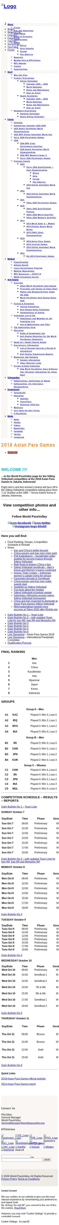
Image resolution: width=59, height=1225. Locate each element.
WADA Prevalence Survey (26, 277)
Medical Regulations (24, 271)
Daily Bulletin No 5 (18, 628)
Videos (17, 425)
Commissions (20, 40)
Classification (21, 262)
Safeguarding (14, 377)
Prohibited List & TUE (24, 316)
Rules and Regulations (37, 90)
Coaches (24, 399)
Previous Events (22, 161)
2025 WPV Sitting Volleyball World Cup (33, 135)
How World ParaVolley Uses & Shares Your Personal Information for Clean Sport (39, 372)
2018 (22, 238)
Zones (17, 43)
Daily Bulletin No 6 (18, 631)
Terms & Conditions (29, 1179)
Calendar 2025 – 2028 (37, 84)
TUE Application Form (25, 327)
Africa (23, 46)
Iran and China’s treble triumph (31, 550)
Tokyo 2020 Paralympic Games (41, 203)
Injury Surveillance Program (28, 268)
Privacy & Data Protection (27, 366)
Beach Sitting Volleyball (32, 117)
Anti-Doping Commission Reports (36, 354)
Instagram (19, 437)
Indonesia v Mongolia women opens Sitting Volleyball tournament (34, 597)
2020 (22, 206)
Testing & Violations (24, 304)
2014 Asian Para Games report (18, 1084)
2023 (22, 164)
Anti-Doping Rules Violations (35, 310)
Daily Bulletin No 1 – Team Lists (25, 614)
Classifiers (26, 402)
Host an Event (33, 93)
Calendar (18, 123)
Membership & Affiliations (27, 60)
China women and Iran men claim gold (35, 553)
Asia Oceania (27, 48)
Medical (11, 259)
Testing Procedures (29, 307)
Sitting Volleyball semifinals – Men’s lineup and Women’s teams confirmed (35, 568)
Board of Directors (23, 37)
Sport (10, 72)
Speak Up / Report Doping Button (30, 342)
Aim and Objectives (24, 31)
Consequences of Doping (32, 313)
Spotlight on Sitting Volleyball (30, 587)
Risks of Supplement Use (32, 333)
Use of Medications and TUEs (35, 325)
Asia (35, 176)
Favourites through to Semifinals (32, 578)
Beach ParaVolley (29, 96)
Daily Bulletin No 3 (18, 623)
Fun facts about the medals (29, 589)
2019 (22, 221)
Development (14, 389)
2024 (16, 140)
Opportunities (21, 69)
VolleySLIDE (20, 393)
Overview (18, 283)
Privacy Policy (9, 1179)
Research (18, 57)
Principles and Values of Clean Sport (39, 289)
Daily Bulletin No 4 (18, 626)
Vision (17, 28)
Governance (19, 34)
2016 (22, 253)
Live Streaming (16, 634)
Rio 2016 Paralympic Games (40, 256)
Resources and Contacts (26, 357)
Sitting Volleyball (29, 81)
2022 (22, 191)
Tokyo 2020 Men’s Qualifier (39, 215)
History (17, 66)
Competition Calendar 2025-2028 (30, 126)
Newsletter (19, 428)
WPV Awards (20, 63)
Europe (23, 51)
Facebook (18, 431)
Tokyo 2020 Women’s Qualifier (41, 218)
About (10, 24)
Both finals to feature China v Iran (32, 564)
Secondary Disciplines (25, 111)
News (16, 419)
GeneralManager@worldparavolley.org (23, 1123)
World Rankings (34, 87)
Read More (20, 1208)
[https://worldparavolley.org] (8, 6)
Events (11, 119)
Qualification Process (19, 643)
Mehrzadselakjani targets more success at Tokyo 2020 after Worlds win (36, 608)
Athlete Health (21, 265)
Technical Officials (29, 405)
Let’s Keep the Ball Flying (27, 411)
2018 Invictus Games (37, 244)
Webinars (18, 408)
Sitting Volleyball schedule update (33, 592)
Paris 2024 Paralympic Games (29, 138)
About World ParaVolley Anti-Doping (38, 286)
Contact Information (30, 360)
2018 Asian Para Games (38, 241)
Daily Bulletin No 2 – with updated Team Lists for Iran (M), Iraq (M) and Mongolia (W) (32, 619)
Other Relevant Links (30, 363)
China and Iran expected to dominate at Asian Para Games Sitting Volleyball (36, 602)
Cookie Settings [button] (9, 1221)
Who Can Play (21, 75)
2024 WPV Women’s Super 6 (33, 155)
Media (10, 416)
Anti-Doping (13, 279)
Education (19, 330)
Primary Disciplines (24, 78)
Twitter (17, 434)
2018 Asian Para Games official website (23, 1078)
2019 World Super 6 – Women (40, 224)
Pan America (26, 54)
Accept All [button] (24, 1221)
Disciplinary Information (26, 345)
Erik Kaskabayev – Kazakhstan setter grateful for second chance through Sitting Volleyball (34, 559)
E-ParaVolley (20, 414)
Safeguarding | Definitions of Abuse (32, 381)
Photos (17, 422)
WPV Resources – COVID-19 (27, 274)
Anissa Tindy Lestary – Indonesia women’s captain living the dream (32, 574)
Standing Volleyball (30, 114)
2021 (22, 200)
